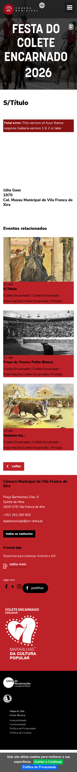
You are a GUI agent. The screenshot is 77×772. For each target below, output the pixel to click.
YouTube (13, 586)
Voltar (16, 466)
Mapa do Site (17, 711)
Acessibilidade (37, 698)
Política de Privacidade (39, 767)
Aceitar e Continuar (48, 762)
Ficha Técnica (17, 715)
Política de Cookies (20, 732)
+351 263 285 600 (17, 515)
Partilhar (37, 588)
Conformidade (18, 724)
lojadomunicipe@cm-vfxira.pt (23, 521)
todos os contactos (19, 534)
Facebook (6, 586)
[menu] (69, 7)
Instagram (19, 586)
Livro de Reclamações (37, 682)
